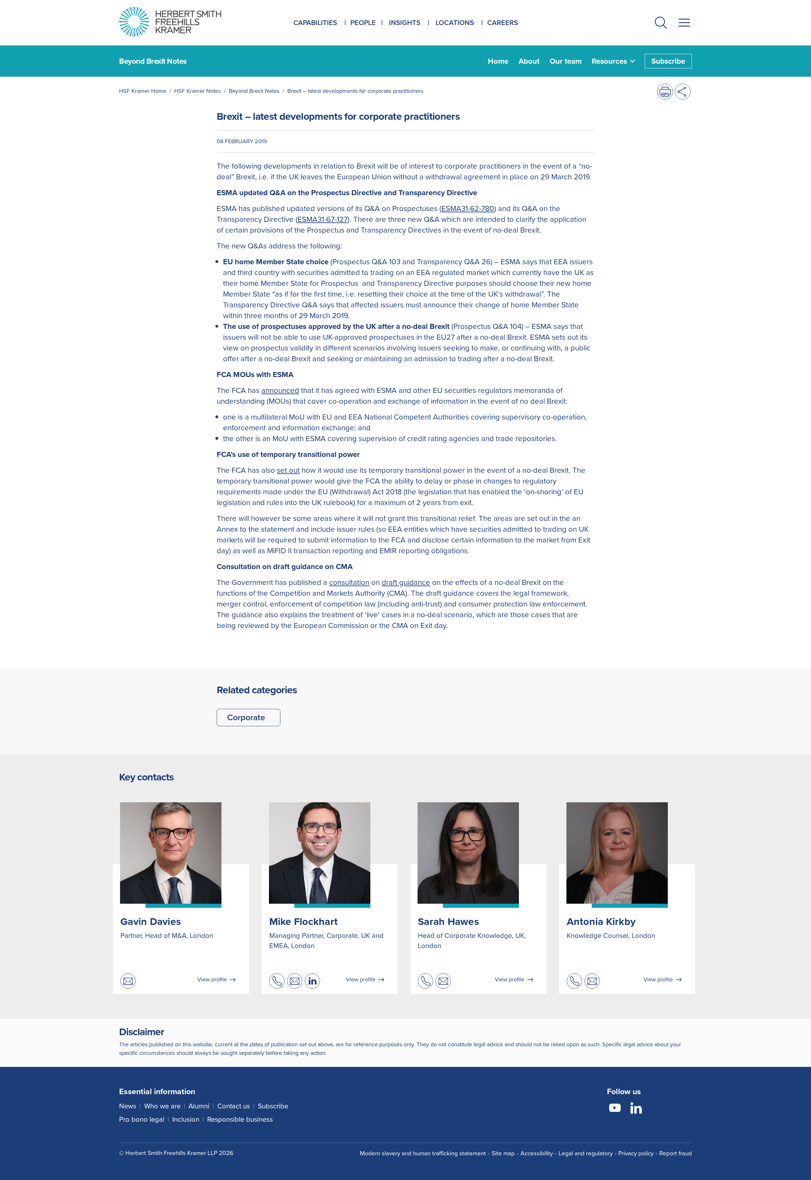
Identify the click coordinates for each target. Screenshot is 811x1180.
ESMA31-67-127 (322, 219)
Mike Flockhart (303, 921)
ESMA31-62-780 (467, 208)
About (529, 61)
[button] (660, 24)
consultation (349, 582)
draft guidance (406, 582)
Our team (566, 61)
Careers (502, 22)
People (363, 22)
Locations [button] (455, 22)
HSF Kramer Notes (197, 91)
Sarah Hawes (448, 921)
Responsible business (240, 1119)
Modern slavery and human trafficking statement (423, 1153)
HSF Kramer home (142, 91)
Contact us (233, 1106)
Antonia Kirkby (601, 921)
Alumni (198, 1106)
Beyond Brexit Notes (254, 91)
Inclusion (185, 1119)
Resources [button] (609, 61)
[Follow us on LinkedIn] (636, 1109)
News (127, 1106)
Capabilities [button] (315, 22)
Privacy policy (636, 1153)
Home (498, 61)
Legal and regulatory (586, 1153)
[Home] (178, 21)
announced (280, 390)
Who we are (162, 1106)
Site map (503, 1153)
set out (288, 470)
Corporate (246, 717)
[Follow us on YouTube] (615, 1109)
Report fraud (675, 1153)
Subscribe (668, 61)
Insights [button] (404, 22)
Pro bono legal (141, 1119)
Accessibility (536, 1153)
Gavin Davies (150, 921)
